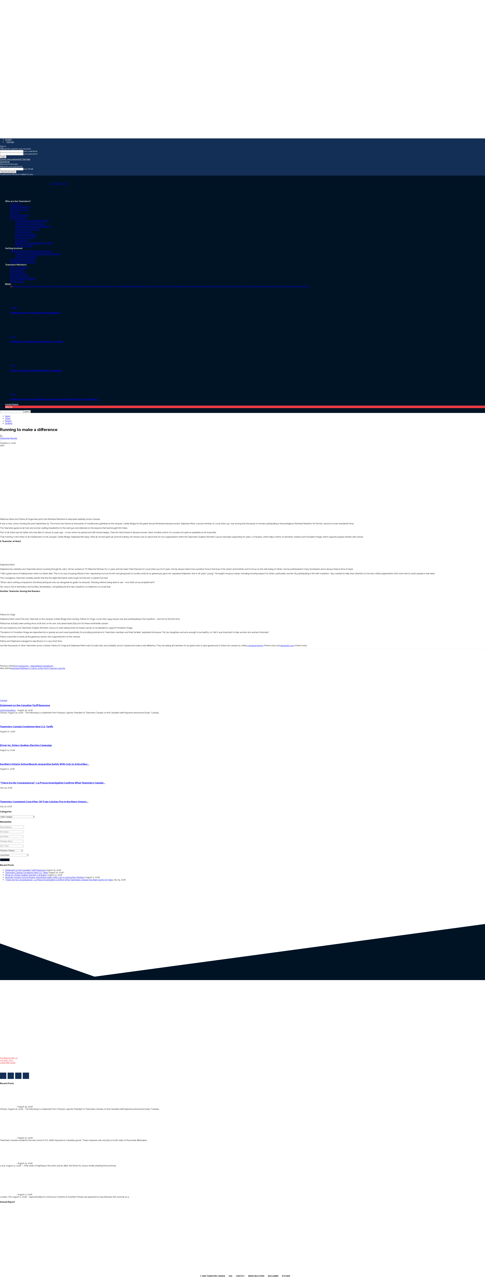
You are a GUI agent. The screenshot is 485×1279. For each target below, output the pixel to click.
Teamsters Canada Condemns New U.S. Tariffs (36, 341)
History (14, 212)
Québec (9, 423)
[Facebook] (18, 449)
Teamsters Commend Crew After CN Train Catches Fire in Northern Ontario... (44, 801)
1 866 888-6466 (7, 1063)
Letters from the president (114, 286)
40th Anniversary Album (30, 223)
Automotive (38, 286)
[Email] (29, 449)
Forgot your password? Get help (15, 159)
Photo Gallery (18, 217)
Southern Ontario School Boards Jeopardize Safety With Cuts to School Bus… (54, 399)
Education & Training (22, 262)
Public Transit (244, 286)
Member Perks (19, 275)
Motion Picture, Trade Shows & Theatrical (159, 286)
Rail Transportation (259, 286)
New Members (19, 267)
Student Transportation (279, 286)
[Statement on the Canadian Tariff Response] (24, 297)
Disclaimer (5, 162)
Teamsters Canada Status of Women (37, 253)
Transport (294, 286)
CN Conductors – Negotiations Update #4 (33, 666)
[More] (35, 449)
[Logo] (9, 195)
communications (8, 710)
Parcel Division (219, 286)
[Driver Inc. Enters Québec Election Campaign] (24, 354)
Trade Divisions (19, 209)
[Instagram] (11, 1076)
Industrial (90, 286)
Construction (50, 286)
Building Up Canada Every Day (34, 242)
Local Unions (11, 404)
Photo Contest (24, 245)
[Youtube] (26, 1076)
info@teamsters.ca (8, 1058)
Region (8, 421)
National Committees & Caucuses (30, 250)
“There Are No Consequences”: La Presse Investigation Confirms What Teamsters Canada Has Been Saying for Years (59, 880)
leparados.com (287, 645)
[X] (24, 449)
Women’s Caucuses (27, 228)
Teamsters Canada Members (33, 226)
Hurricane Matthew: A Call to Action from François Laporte (38, 668)
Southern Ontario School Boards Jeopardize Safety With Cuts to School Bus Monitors (45, 877)
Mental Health (133, 286)
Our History (22, 240)
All (11, 286)
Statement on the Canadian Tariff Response (35, 312)
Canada (13, 308)
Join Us (8, 407)
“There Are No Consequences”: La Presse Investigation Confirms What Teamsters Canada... (52, 782)
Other (209, 286)
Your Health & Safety (22, 278)
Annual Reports (19, 215)
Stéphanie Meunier (8, 438)
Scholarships (18, 272)
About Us (16, 203)
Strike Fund (17, 281)
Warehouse (304, 286)
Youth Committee (26, 234)
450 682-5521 (6, 1060)
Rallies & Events (25, 237)
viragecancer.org (255, 645)
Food (63, 286)
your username (30, 151)
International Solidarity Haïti (32, 220)
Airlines (16, 286)
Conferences (23, 231)
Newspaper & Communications (192, 286)
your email (28, 169)
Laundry (98, 286)
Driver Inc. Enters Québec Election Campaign (36, 370)
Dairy (58, 286)
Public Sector (232, 286)
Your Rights (17, 270)
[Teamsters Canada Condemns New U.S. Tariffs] (24, 326)
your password (30, 154)
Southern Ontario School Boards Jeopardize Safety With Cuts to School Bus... (44, 764)
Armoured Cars (26, 286)
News (8, 284)
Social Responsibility (22, 259)
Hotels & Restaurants (76, 286)
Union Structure (20, 206)
